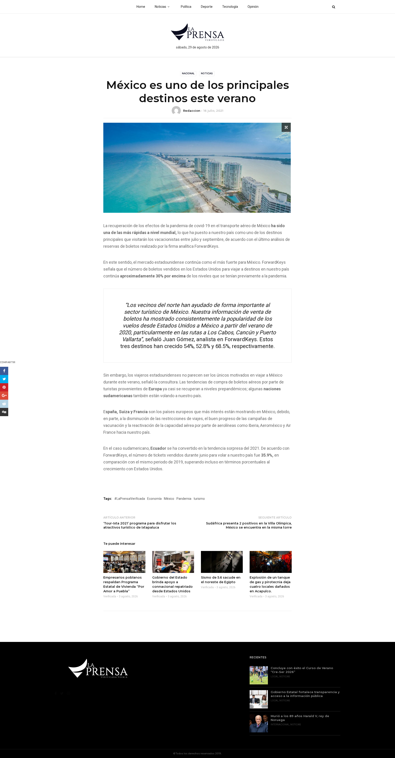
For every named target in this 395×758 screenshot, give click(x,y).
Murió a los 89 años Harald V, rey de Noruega (300, 718)
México (169, 498)
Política (186, 6)
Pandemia (183, 498)
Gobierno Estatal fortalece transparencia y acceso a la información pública (305, 694)
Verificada (109, 596)
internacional (280, 724)
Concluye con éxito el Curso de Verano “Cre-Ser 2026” (302, 670)
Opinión (253, 6)
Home (140, 6)
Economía (154, 498)
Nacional (188, 73)
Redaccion (191, 110)
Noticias (160, 6)
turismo (199, 498)
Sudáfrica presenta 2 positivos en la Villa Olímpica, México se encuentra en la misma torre (249, 525)
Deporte (207, 6)
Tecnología (230, 6)
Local (274, 676)
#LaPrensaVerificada (129, 498)
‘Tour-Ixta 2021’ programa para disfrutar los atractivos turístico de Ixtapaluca (139, 525)
